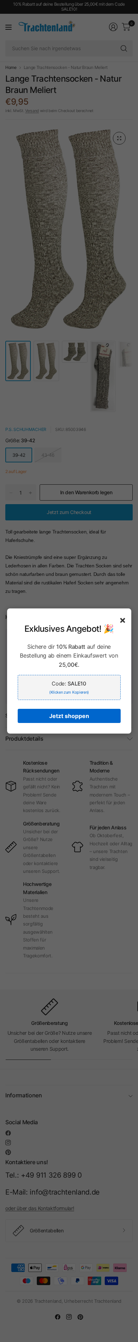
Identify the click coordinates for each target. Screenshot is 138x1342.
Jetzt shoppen (69, 715)
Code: (69, 687)
